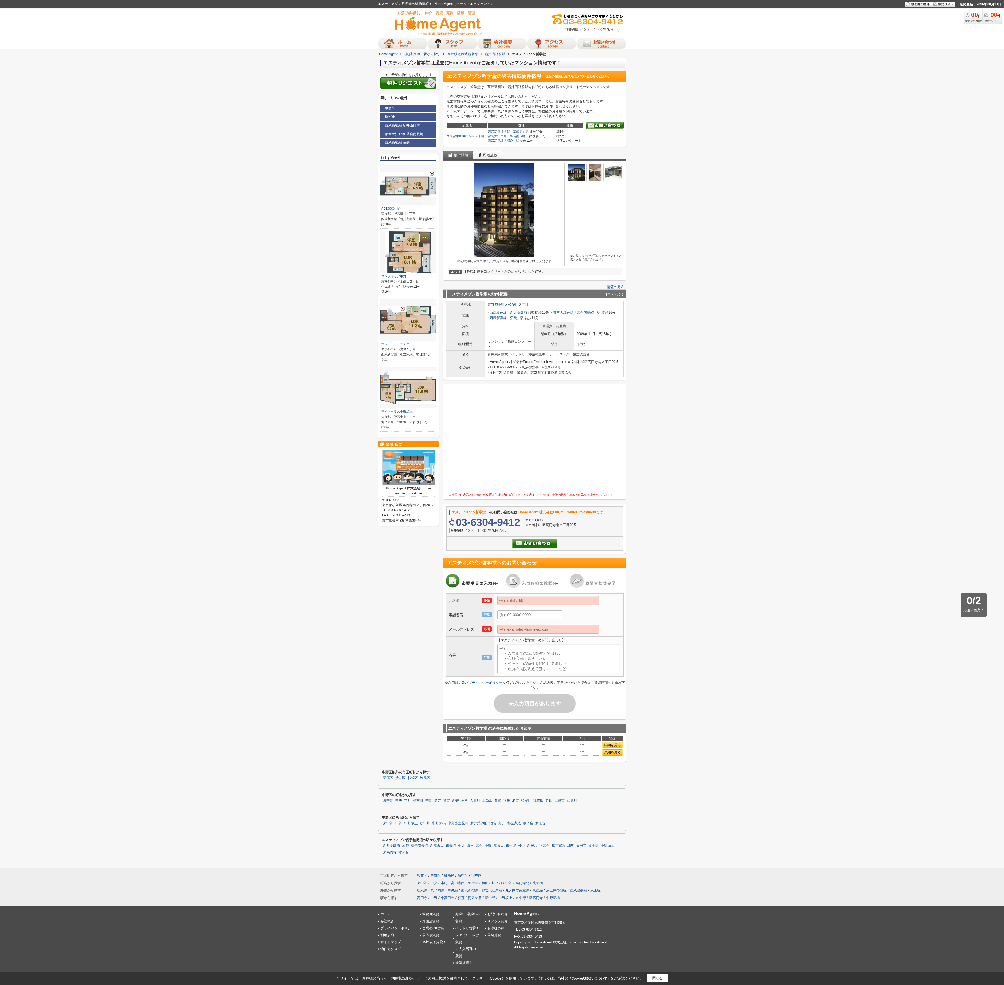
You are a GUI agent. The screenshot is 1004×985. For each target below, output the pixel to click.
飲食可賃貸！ (432, 914)
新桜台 (532, 846)
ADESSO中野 (391, 208)
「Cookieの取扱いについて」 (589, 978)
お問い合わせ (497, 914)
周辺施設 (494, 935)
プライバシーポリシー (486, 683)
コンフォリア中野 (393, 276)
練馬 (570, 846)
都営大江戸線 (497, 136)
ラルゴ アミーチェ (395, 344)
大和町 (475, 800)
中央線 (453, 890)
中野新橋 (439, 823)
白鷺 (497, 800)
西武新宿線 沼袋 (397, 142)
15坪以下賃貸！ (434, 942)
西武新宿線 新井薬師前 (402, 125)
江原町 (572, 800)
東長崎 (451, 846)
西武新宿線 (496, 132)
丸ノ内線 (437, 890)
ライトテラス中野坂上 (397, 411)
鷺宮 (446, 800)
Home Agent (526, 913)
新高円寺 (536, 898)
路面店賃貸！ (432, 921)
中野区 (460, 136)
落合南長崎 (518, 136)
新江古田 (542, 823)
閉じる (657, 978)
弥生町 (418, 800)
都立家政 (514, 823)
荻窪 (461, 898)
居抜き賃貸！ (432, 935)
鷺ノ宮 (528, 823)
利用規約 (455, 683)
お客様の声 (495, 928)
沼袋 (510, 140)
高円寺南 (458, 883)
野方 (437, 800)
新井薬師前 (514, 132)
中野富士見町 (458, 823)
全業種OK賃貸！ (435, 928)
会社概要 (387, 921)
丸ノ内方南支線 (517, 890)
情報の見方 (615, 287)
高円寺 (581, 846)
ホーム (385, 914)
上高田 (487, 800)
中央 (398, 800)
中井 (461, 846)
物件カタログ (390, 949)
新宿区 (388, 778)
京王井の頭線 (556, 890)
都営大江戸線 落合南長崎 (404, 134)
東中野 (388, 800)
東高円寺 (390, 852)
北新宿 (538, 883)
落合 (479, 846)
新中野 (425, 823)
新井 (455, 800)
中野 (428, 800)
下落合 (544, 846)
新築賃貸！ (463, 963)
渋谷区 (400, 778)
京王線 (595, 890)
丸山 (549, 800)
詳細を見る (612, 745)
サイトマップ (390, 942)
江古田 (538, 800)
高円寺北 (522, 883)
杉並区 (413, 778)
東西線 (538, 890)
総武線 (422, 890)
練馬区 (425, 778)
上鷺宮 (560, 800)
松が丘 (470, 136)
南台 (464, 800)
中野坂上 (411, 823)
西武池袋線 (578, 890)
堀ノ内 (497, 883)
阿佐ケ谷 (475, 898)
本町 (407, 800)
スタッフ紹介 (497, 921)
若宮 (515, 800)
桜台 (521, 846)
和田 (485, 883)
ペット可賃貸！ (467, 928)
